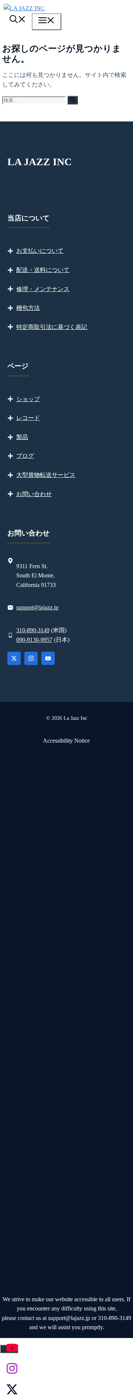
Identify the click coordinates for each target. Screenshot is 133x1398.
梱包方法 (28, 308)
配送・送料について (42, 270)
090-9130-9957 (34, 640)
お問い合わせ (34, 494)
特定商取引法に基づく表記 (51, 327)
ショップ (28, 399)
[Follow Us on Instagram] (31, 658)
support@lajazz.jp (37, 607)
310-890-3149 (33, 630)
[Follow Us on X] (14, 658)
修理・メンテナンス (42, 289)
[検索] (72, 100)
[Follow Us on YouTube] (48, 658)
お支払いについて (40, 251)
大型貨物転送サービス (45, 475)
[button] (18, 20)
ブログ (25, 456)
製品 (22, 437)
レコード (28, 418)
